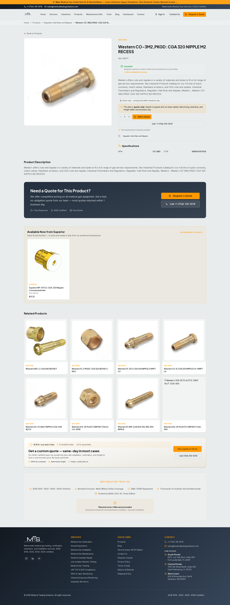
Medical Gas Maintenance (82, 554)
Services (54, 14)
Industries (66, 14)
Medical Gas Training (80, 566)
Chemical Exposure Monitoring (84, 578)
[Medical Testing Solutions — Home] (27, 14)
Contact (140, 14)
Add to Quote (144, 117)
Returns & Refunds (126, 570)
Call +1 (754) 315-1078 (162, 124)
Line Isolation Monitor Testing (83, 562)
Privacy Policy (124, 562)
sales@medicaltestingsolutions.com (183, 546)
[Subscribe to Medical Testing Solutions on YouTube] (39, 558)
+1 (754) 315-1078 (175, 542)
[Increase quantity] (129, 116)
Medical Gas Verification (81, 542)
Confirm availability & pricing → (136, 72)
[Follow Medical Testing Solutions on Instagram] (26, 558)
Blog (117, 14)
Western (122, 40)
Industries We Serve (80, 582)
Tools (109, 14)
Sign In (161, 14)
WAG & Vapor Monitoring (82, 574)
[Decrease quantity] (120, 116)
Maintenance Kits (94, 14)
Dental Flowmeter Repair (81, 558)
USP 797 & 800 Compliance (83, 570)
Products (78, 14)
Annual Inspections (79, 546)
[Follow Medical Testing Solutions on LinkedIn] (32, 558)
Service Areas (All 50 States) (130, 550)
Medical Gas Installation (81, 550)
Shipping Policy (124, 574)
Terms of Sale (124, 566)
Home (43, 14)
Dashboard (128, 14)
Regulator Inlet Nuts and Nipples (58, 23)
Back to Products (34, 33)
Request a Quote (196, 14)
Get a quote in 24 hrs (187, 449)
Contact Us (175, 14)
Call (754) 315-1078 (188, 456)
